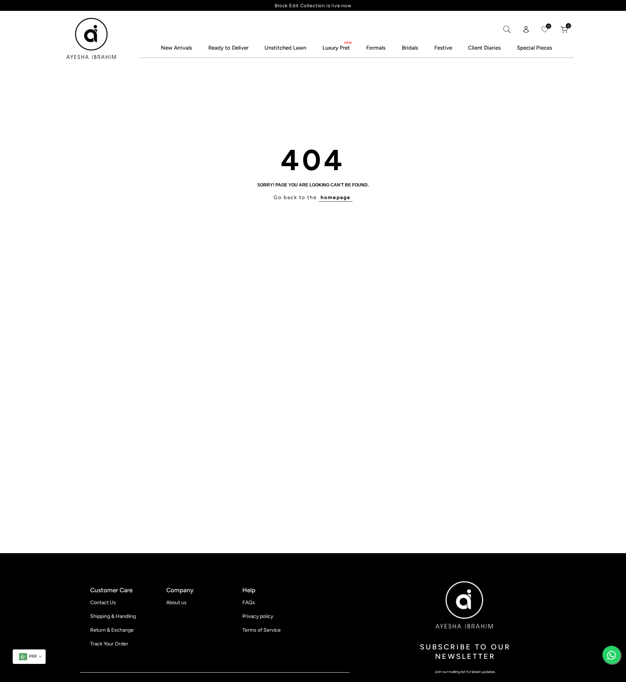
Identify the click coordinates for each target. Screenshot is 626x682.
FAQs (248, 602)
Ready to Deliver (228, 48)
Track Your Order (109, 644)
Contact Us (103, 602)
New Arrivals (176, 48)
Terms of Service (261, 630)
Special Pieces (534, 48)
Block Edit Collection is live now (313, 5)
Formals (375, 48)
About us (176, 602)
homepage (336, 197)
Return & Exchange (112, 630)
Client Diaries (484, 48)
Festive (443, 48)
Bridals (410, 48)
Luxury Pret (336, 48)
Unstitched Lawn (285, 48)
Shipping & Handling (113, 616)
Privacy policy (257, 616)
